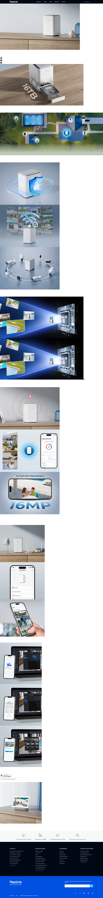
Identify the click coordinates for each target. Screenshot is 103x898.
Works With (62, 861)
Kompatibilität (38, 856)
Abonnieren (91, 885)
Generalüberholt (14, 863)
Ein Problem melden (40, 869)
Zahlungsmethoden (40, 858)
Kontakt (61, 860)
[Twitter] (80, 893)
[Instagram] (88, 893)
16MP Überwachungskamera (16, 851)
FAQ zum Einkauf (39, 870)
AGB (17, 895)
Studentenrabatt (84, 860)
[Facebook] (75, 893)
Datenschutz (12, 895)
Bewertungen (62, 854)
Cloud (45, 1)
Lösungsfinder (13, 865)
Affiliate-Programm (85, 851)
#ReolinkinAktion (84, 858)
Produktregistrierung (40, 867)
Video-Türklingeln (14, 861)
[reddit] (92, 893)
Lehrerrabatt (83, 861)
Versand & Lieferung (40, 863)
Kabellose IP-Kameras (15, 853)
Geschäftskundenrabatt (86, 854)
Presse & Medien (63, 858)
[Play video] (83, 379)
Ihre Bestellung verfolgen (41, 865)
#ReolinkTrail (83, 856)
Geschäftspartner (84, 853)
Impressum (62, 863)
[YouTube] (84, 893)
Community (38, 853)
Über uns (61, 851)
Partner (63, 1)
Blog (36, 854)
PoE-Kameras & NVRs (15, 856)
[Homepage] (16, 882)
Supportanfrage (39, 851)
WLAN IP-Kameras (14, 858)
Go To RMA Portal (39, 861)
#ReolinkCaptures (63, 856)
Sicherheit (61, 853)
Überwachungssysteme (15, 860)
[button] (38, 2)
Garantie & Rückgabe (40, 860)
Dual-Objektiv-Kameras (15, 854)
